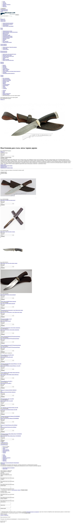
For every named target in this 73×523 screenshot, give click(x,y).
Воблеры (4, 66)
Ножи (4, 40)
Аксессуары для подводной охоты (9, 54)
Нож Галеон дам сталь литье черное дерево (8, 263)
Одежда (4, 87)
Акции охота (5, 447)
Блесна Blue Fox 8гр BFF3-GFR (6, 357)
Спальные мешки (6, 84)
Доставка (4, 3)
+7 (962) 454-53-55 (4, 10)
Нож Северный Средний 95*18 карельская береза (10, 347)
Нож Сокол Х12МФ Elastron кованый (7, 303)
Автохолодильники (6, 79)
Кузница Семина (6, 94)
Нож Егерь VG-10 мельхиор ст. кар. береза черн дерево (11, 312)
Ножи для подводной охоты (8, 60)
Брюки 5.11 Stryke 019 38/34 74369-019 (7, 392)
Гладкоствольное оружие (7, 37)
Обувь (4, 86)
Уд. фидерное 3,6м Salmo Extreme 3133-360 (8, 409)
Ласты (4, 58)
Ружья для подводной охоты (8, 56)
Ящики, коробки (6, 69)
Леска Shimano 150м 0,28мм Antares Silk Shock (9, 374)
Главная (4, 90)
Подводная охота (6, 450)
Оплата (4, 2)
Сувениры (5, 88)
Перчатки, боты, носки (7, 55)
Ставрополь (6, 515)
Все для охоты (5, 41)
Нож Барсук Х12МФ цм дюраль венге (7, 200)
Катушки (4, 67)
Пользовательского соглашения (33, 511)
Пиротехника (5, 34)
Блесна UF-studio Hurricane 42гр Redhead (8, 427)
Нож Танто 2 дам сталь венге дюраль (7, 231)
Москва (1, 515)
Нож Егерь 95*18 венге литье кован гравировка (9, 329)
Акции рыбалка (6, 449)
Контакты (5, 6)
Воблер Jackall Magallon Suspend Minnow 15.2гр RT (10, 365)
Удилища (4, 72)
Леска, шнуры (5, 70)
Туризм (4, 452)
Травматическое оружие (7, 31)
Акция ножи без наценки (8, 24)
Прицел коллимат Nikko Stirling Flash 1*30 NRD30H (10, 435)
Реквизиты (5, 458)
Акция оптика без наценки (8, 23)
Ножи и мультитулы (7, 93)
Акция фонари (5, 25)
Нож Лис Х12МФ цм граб (5, 321)
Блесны (4, 65)
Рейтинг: (2, 99)
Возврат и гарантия (6, 4)
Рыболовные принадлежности (9, 73)
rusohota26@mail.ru (4, 9)
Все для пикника (6, 78)
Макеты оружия (6, 33)
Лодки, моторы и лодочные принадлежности (11, 71)
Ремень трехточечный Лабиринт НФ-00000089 (9, 418)
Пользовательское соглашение (8, 467)
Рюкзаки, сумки (6, 81)
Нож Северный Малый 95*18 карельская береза (9, 338)
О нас (4, 1)
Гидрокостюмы (6, 57)
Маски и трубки (6, 59)
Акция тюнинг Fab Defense (8, 26)
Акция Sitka (5, 48)
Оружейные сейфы (6, 35)
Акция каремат (6, 49)
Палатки (4, 82)
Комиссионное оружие (7, 42)
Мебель (4, 83)
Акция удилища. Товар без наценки (10, 47)
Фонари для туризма (7, 80)
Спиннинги (5, 68)
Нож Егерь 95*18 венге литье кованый (8, 294)
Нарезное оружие (6, 38)
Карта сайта (5, 468)
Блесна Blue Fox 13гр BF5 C (5, 383)
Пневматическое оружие (7, 36)
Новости (4, 5)
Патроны (4, 39)
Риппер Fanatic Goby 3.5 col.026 (6, 400)
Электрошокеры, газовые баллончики (10, 32)
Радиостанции (5, 85)
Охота (4, 91)
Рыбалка (4, 451)
